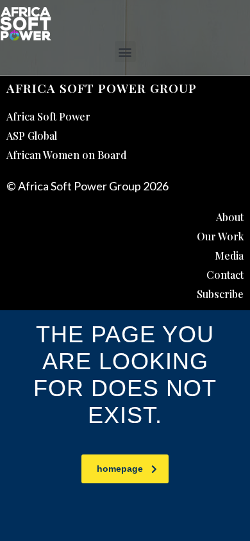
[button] (125, 51)
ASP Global (31, 135)
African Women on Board (66, 155)
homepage (120, 468)
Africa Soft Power (48, 116)
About (230, 217)
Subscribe (220, 294)
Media (229, 255)
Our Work (220, 236)
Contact (225, 274)
